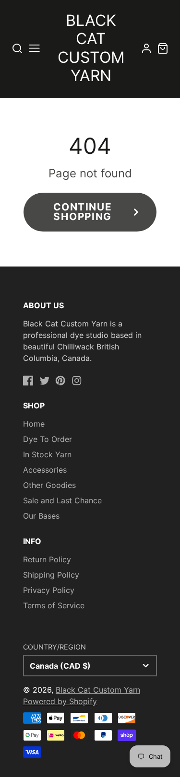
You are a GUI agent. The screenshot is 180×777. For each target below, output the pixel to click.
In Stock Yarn (47, 454)
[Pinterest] (60, 380)
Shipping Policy (51, 575)
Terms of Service (53, 605)
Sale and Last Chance (62, 500)
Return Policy (47, 559)
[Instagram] (77, 380)
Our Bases (41, 516)
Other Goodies (49, 485)
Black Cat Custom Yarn (98, 690)
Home (34, 424)
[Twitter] (44, 380)
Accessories (45, 470)
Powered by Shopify (60, 701)
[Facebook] (28, 380)
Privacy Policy (48, 590)
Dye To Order (47, 439)
